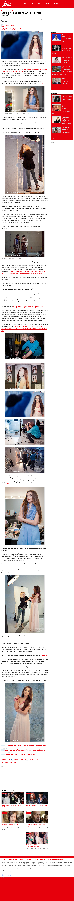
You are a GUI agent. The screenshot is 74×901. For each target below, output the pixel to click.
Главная (3, 9)
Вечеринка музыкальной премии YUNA (11, 806)
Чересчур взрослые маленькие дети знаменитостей (12, 825)
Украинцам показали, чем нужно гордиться (35, 825)
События (40, 4)
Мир (33, 4)
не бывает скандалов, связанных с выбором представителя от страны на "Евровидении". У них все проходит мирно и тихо (24, 328)
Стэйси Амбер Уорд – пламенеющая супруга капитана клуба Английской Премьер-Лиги (62, 70)
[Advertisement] (24, 778)
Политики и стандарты (39, 859)
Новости (54, 32)
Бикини (55, 4)
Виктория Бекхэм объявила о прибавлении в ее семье (67, 59)
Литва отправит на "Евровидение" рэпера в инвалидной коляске (23, 750)
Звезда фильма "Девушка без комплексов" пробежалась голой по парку (66, 120)
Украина (26, 4)
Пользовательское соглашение (55, 859)
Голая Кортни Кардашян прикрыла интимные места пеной (66, 131)
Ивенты (21, 859)
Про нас (3, 859)
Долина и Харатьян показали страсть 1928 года (37, 806)
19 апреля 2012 (15, 9)
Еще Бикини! (55, 138)
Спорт (48, 4)
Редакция (28, 859)
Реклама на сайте (12, 859)
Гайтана (23, 760)
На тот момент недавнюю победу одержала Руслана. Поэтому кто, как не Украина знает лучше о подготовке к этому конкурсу (24, 273)
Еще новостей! (56, 89)
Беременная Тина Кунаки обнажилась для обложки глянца (67, 98)
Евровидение (6, 760)
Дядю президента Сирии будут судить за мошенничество (66, 81)
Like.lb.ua (40, 83)
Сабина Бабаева (33, 760)
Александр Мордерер (9, 763)
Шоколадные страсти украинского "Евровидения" (19, 754)
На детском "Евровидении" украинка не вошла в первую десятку (24, 746)
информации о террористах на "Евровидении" (28, 307)
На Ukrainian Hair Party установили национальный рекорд (36, 846)
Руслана (15, 760)
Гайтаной (44, 655)
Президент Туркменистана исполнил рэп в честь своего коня (66, 38)
